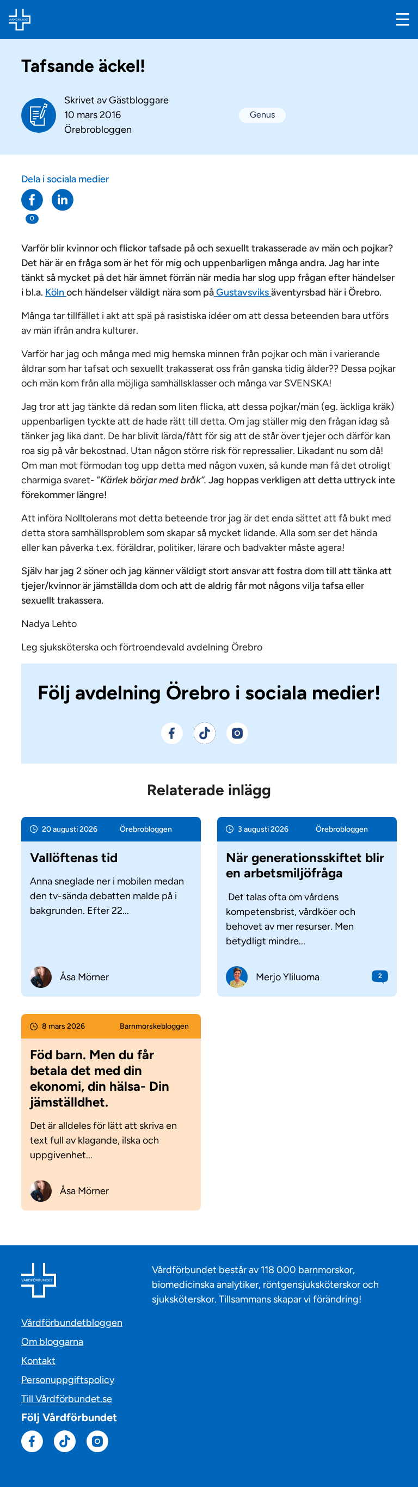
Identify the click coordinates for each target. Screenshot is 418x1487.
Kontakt (38, 1361)
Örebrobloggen (98, 130)
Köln (55, 292)
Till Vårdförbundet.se (66, 1399)
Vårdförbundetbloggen (71, 1323)
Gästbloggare (139, 100)
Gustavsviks (242, 292)
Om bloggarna (52, 1342)
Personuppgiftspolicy (67, 1380)
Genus (262, 114)
